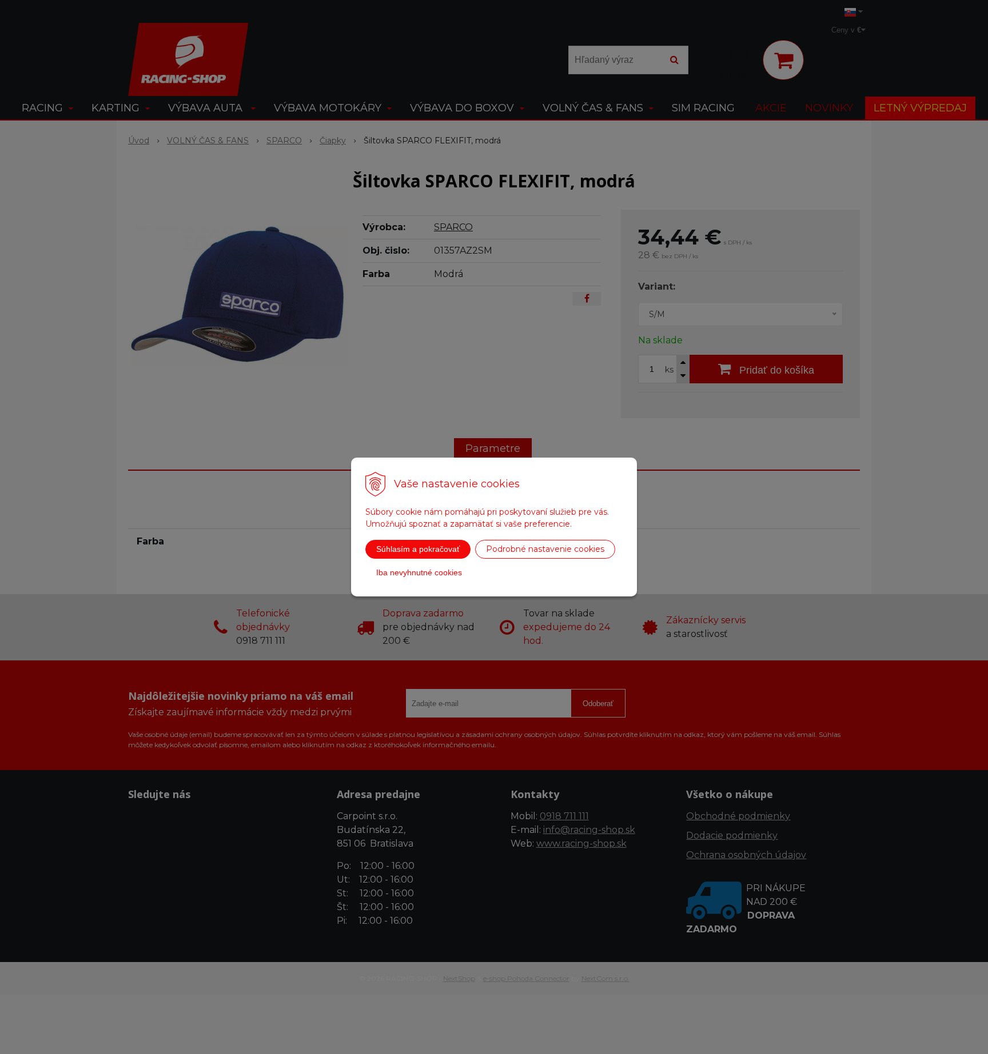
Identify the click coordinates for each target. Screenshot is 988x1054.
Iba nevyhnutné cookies (419, 572)
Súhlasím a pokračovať (418, 549)
